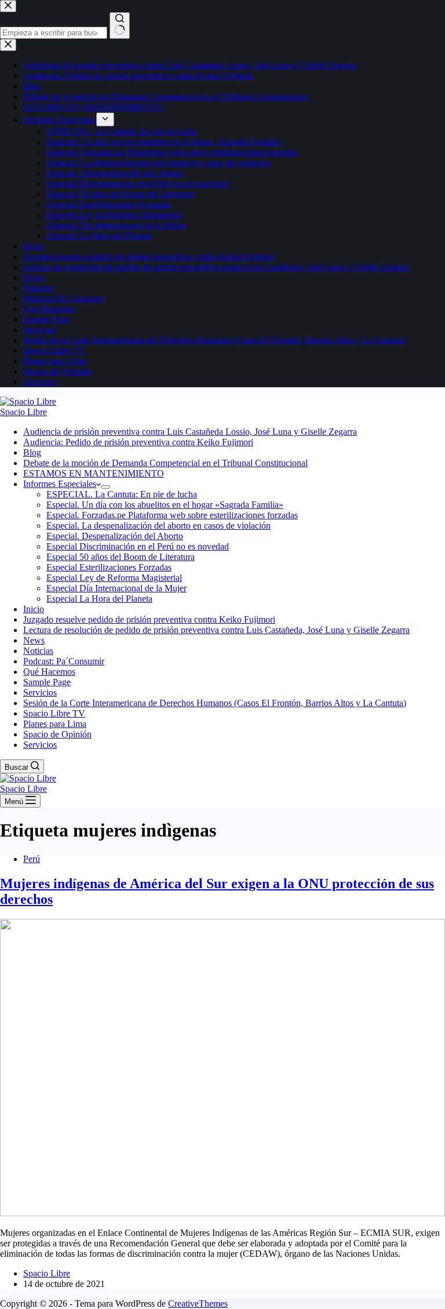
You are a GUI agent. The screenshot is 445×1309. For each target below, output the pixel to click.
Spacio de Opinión (57, 734)
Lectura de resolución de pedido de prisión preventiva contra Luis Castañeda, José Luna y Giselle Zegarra (216, 630)
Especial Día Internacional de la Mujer (116, 588)
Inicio (33, 609)
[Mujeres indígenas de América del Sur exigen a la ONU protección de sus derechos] (222, 1213)
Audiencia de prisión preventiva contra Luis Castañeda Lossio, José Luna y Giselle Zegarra (190, 432)
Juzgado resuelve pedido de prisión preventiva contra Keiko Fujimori (149, 619)
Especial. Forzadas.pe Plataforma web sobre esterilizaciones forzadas (172, 515)
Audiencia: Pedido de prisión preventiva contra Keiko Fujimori (138, 442)
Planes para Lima (54, 724)
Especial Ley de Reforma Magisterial (114, 578)
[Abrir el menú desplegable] (105, 487)
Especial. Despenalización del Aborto (114, 536)
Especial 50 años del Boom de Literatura (120, 557)
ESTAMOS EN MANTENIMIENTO (93, 473)
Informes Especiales (59, 484)
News (34, 640)
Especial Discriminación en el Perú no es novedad (137, 546)
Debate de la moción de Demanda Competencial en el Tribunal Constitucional (165, 463)
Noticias (38, 651)
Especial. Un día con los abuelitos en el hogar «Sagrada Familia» (164, 505)
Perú (31, 859)
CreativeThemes (198, 1303)
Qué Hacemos (49, 672)
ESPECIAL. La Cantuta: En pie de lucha (121, 494)
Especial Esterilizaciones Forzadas (109, 567)
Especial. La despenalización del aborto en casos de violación (158, 525)
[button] (98, 484)
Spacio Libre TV (54, 713)
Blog (32, 452)
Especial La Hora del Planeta (99, 598)
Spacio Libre (23, 412)
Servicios (40, 692)
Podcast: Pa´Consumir (63, 661)
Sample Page (47, 682)
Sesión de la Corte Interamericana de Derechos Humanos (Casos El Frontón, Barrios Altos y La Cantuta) (214, 703)
